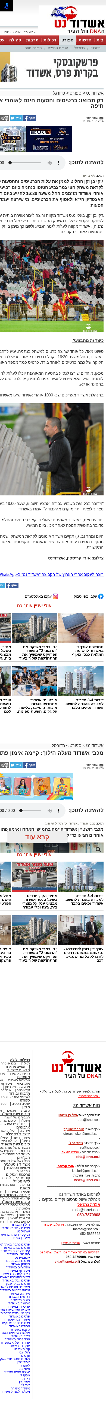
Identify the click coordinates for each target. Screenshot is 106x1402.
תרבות (32, 40)
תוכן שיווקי (23, 1179)
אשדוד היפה (21, 1138)
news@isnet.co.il (87, 1181)
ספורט (67, 40)
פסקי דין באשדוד (18, 1192)
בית (100, 40)
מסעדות (23, 1078)
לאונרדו (25, 1366)
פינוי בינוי (24, 1369)
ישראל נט (23, 1232)
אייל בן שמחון (21, 1239)
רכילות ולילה (20, 1061)
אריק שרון (23, 1363)
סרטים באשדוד (19, 1222)
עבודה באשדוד (19, 1327)
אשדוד (72, 824)
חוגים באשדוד (20, 1301)
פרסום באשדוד (19, 1317)
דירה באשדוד (20, 1337)
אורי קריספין (64, 1167)
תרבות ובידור (19, 1094)
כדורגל (96, 48)
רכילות (49, 40)
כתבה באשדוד (19, 1330)
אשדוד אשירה (20, 1389)
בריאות (25, 1185)
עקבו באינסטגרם (39, 597)
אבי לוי (25, 1386)
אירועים (25, 1131)
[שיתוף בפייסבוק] (29, 119)
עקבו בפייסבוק (86, 597)
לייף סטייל (21, 1182)
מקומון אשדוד (20, 1265)
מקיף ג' (25, 1376)
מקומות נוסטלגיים (17, 1169)
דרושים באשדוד (19, 1297)
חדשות (85, 40)
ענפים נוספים (58, 48)
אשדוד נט (94, 93)
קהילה (15, 40)
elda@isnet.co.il (88, 1158)
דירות (26, 1379)
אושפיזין (24, 1383)
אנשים (11, 1111)
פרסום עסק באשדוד (16, 1229)
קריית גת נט (22, 1350)
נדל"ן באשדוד (20, 1225)
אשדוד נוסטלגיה (17, 1165)
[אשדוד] (72, 35)
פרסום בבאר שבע (18, 1284)
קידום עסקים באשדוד (15, 1252)
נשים (26, 1212)
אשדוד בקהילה (18, 1135)
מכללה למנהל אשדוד (15, 1392)
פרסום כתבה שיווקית (15, 1324)
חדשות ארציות (20, 1074)
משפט (25, 1189)
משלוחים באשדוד (18, 1268)
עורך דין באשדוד (19, 1347)
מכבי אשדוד (87, 824)
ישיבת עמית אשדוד (17, 1373)
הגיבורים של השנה (17, 1118)
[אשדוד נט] (69, 1080)
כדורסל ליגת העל (56, 824)
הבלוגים (23, 1158)
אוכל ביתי (23, 1084)
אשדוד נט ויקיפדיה (17, 1320)
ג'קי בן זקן (89, 176)
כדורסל (79, 48)
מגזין (26, 1108)
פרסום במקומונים (18, 1261)
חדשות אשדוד (18, 1071)
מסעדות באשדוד (18, 1271)
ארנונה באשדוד (19, 1304)
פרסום (25, 1356)
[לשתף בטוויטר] (16, 119)
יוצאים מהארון (16, 1067)
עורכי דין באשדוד (18, 1307)
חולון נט (24, 1353)
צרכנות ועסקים (18, 1175)
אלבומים (23, 1128)
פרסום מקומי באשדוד (15, 1248)
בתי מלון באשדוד (18, 1255)
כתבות (25, 1111)
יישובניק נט (22, 1258)
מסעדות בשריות (19, 1081)
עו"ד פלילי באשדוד (17, 1340)
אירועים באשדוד (19, 1294)
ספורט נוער (33, 48)
